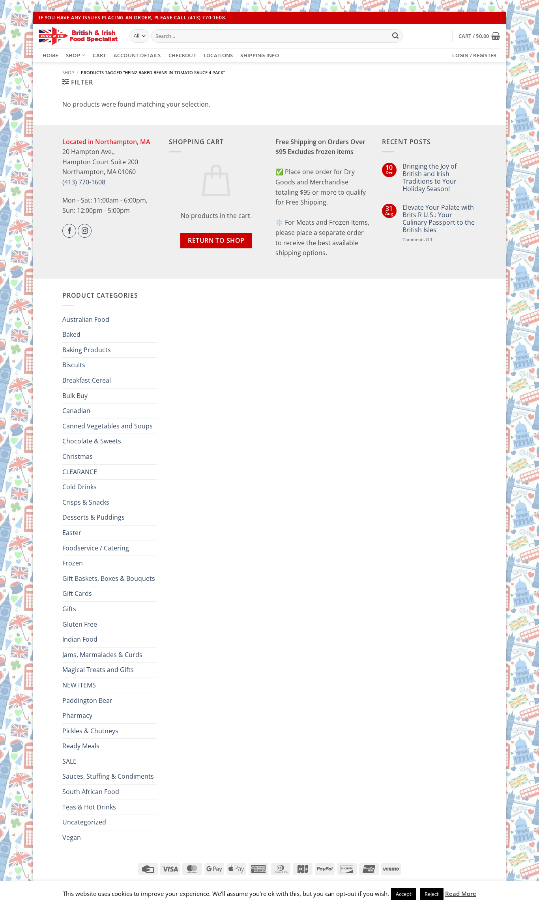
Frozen (72, 563)
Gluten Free (79, 624)
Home (50, 55)
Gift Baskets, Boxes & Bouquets (108, 578)
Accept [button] (404, 893)
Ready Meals (80, 746)
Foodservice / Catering (95, 548)
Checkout (182, 55)
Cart (99, 55)
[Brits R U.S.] (78, 36)
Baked (71, 334)
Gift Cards (77, 593)
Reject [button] (432, 893)
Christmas (77, 456)
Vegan (71, 837)
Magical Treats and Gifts (98, 669)
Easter (71, 532)
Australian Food (85, 319)
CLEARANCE (79, 472)
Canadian (76, 410)
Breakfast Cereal (86, 380)
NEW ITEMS (79, 685)
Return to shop (216, 240)
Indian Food (79, 639)
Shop (73, 55)
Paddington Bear (87, 700)
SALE (69, 761)
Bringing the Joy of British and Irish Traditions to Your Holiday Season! (429, 178)
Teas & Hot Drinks (89, 807)
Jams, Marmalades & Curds (102, 654)
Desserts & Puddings (93, 517)
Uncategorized (84, 822)
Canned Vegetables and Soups (107, 426)
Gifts (69, 609)
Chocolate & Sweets (91, 441)
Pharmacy (77, 715)
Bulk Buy (75, 395)
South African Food (90, 791)
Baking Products (86, 349)
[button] (479, 36)
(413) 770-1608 (83, 182)
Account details (137, 55)
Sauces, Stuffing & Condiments (108, 776)
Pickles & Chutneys (90, 731)
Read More (460, 893)
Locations (218, 55)
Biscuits (73, 364)
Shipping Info (259, 55)
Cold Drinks (79, 487)
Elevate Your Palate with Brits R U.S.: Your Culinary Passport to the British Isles (438, 219)
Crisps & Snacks (85, 502)
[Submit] (395, 36)
